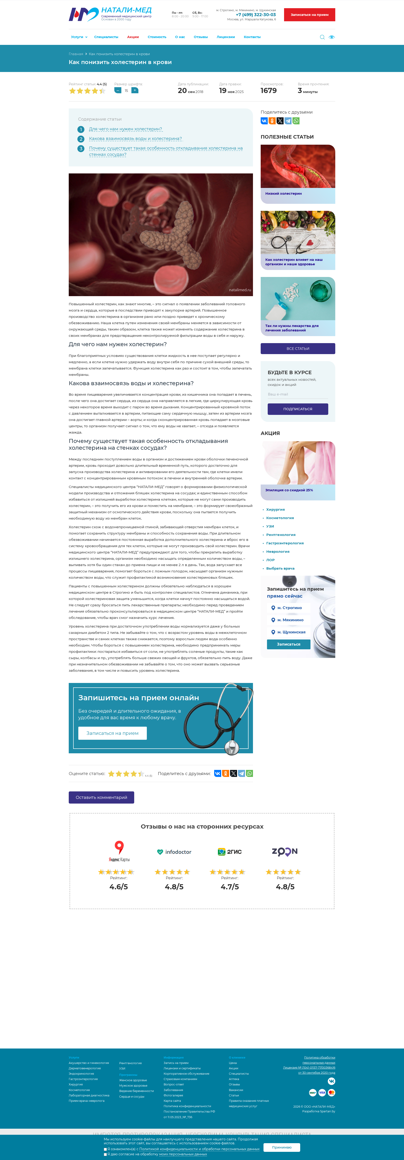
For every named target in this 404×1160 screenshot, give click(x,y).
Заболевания (173, 1090)
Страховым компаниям (180, 1079)
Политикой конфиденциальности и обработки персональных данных (199, 1149)
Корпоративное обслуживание (186, 1073)
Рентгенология (281, 534)
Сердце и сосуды (131, 1096)
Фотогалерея (173, 1095)
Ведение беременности (136, 1091)
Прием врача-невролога (87, 1101)
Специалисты (106, 37)
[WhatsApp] (249, 773)
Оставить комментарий (101, 797)
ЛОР (270, 560)
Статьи (234, 1095)
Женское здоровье (133, 1080)
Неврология (277, 551)
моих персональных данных (183, 1154)
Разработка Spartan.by (318, 1111)
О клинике (237, 1057)
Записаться (288, 644)
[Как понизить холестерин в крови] (161, 234)
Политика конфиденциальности (187, 1106)
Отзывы (201, 37)
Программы (128, 1075)
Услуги (77, 37)
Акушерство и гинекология (89, 1063)
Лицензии (226, 37)
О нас (180, 37)
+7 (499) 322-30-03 (256, 14)
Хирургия (275, 509)
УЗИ (270, 526)
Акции (133, 37)
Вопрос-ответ (174, 1084)
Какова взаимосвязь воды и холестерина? (136, 138)
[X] (233, 773)
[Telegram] (241, 773)
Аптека (234, 1079)
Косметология (280, 518)
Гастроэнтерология (285, 543)
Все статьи (298, 348)
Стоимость (157, 37)
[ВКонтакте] (217, 773)
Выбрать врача (280, 568)
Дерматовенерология (85, 1068)
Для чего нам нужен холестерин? (126, 129)
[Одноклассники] (225, 773)
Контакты (252, 37)
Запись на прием (176, 1063)
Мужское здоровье (133, 1085)
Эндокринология (81, 1073)
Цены (233, 1063)
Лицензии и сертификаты (182, 1068)
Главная (76, 54)
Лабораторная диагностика (89, 1095)
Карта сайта (172, 1101)
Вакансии (236, 1090)
